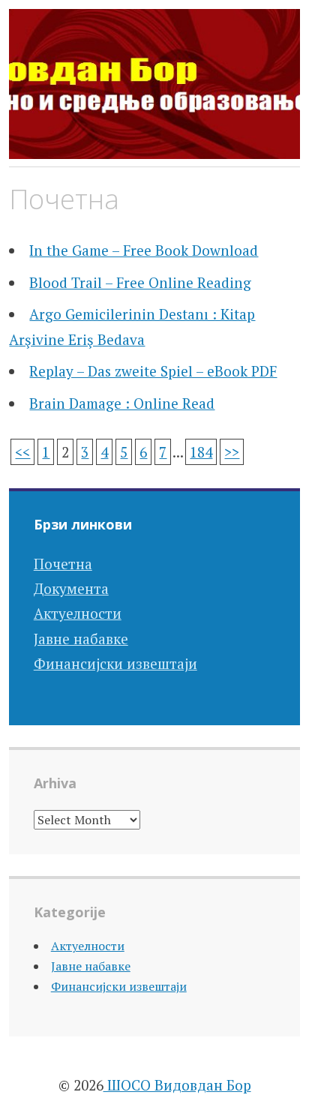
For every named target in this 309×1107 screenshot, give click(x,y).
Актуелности (78, 613)
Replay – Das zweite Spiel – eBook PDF (153, 371)
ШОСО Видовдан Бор (177, 1085)
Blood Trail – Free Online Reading (140, 282)
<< (22, 451)
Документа (71, 588)
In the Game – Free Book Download (143, 250)
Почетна (63, 563)
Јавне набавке (81, 638)
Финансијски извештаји (115, 663)
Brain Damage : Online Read (121, 403)
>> (231, 451)
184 (201, 451)
